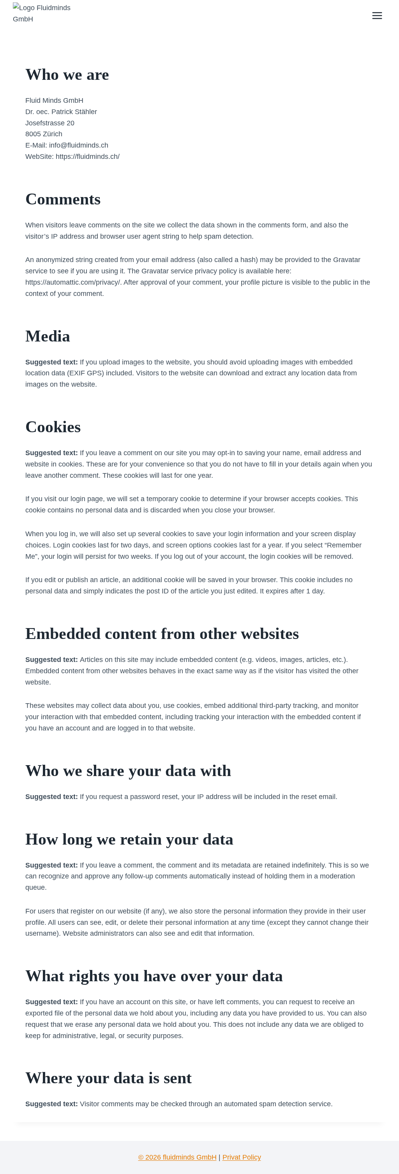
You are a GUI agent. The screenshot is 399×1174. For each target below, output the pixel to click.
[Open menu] (377, 15)
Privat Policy (241, 1157)
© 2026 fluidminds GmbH (177, 1157)
